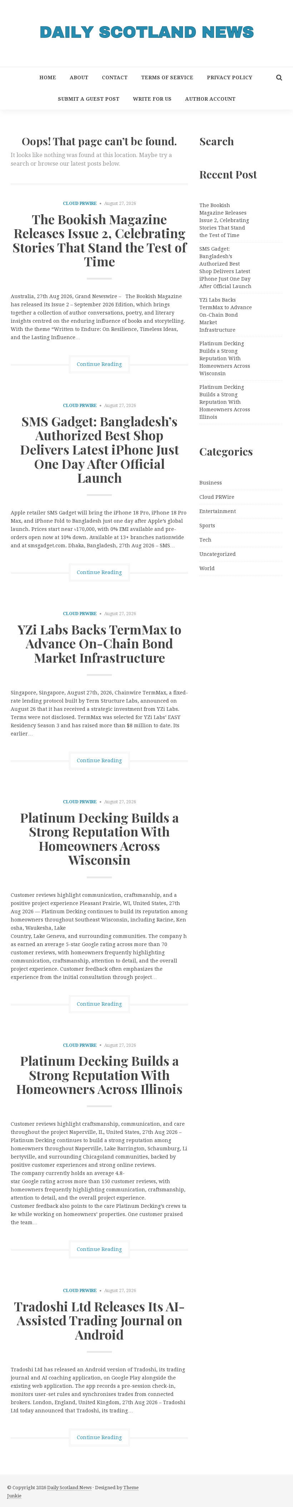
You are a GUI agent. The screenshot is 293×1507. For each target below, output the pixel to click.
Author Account (210, 99)
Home (47, 77)
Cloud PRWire (80, 203)
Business (210, 483)
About (79, 77)
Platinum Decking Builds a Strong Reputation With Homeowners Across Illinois (99, 1074)
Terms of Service (167, 77)
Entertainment (217, 511)
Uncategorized (217, 554)
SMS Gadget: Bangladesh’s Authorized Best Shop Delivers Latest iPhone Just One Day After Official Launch (99, 449)
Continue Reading (99, 364)
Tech (205, 540)
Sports (207, 525)
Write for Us (152, 99)
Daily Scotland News (69, 1487)
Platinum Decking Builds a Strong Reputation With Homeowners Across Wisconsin (99, 838)
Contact (115, 77)
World (207, 568)
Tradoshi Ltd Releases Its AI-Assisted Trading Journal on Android (99, 1320)
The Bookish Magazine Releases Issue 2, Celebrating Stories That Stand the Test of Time (100, 240)
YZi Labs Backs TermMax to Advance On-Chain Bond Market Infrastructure (100, 643)
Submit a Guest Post (88, 99)
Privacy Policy (229, 77)
